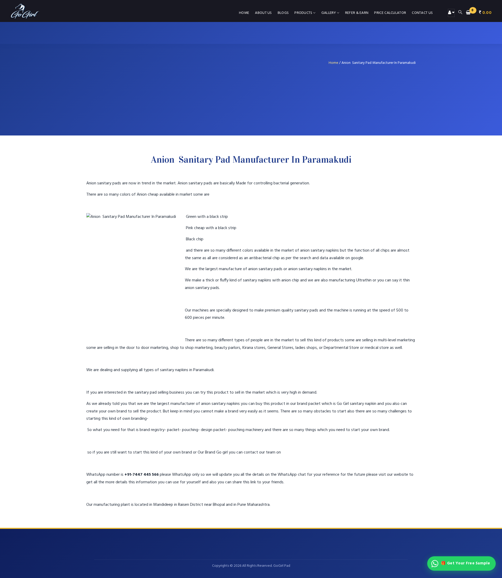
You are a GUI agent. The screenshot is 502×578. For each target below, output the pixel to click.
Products (303, 13)
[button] (479, 12)
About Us (263, 13)
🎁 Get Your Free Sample (465, 563)
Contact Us (422, 13)
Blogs (283, 13)
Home (244, 13)
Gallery (328, 13)
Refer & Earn (357, 13)
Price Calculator (390, 13)
